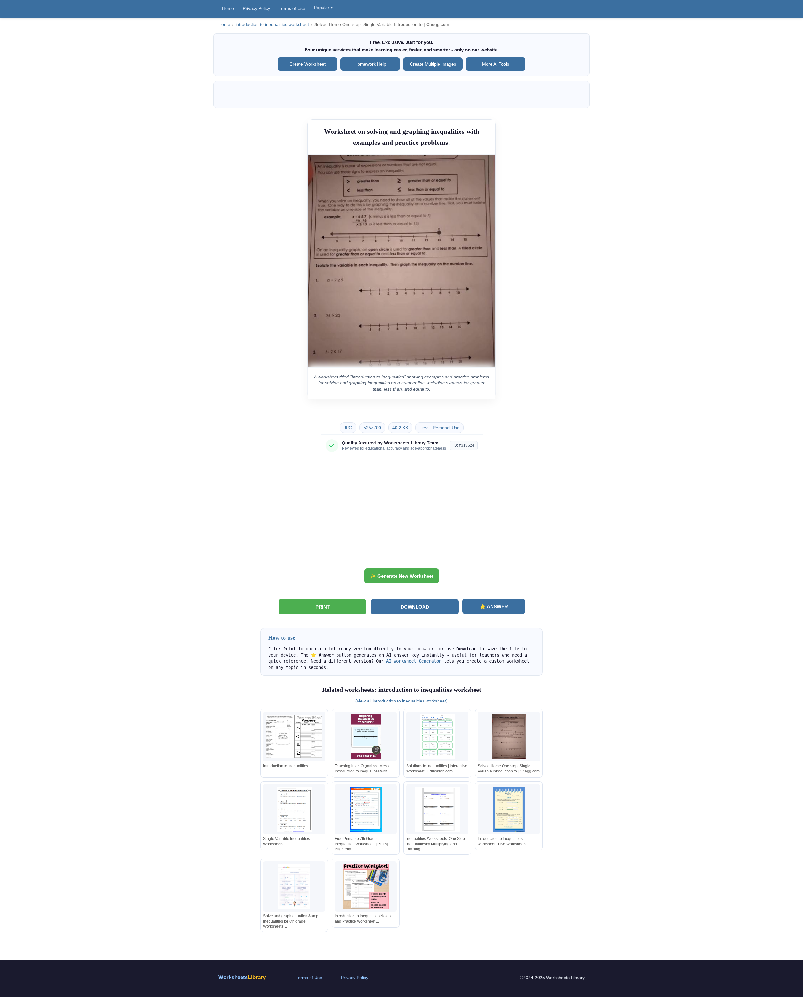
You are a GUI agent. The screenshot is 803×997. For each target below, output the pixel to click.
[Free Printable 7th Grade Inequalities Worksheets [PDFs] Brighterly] (366, 809)
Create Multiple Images (433, 64)
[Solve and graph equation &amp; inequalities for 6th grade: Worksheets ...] (294, 886)
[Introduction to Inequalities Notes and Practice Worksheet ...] (366, 886)
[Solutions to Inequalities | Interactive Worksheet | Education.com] (437, 736)
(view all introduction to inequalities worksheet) (401, 700)
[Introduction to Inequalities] (294, 736)
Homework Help (370, 64)
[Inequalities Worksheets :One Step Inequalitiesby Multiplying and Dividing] (437, 809)
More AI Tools (495, 64)
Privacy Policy (256, 8)
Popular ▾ (323, 7)
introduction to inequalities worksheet (272, 24)
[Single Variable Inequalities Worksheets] (294, 809)
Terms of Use (292, 8)
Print (323, 607)
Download (415, 607)
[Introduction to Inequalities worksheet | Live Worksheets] (509, 809)
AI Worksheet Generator (413, 661)
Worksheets (242, 977)
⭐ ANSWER (494, 606)
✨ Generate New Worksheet (401, 576)
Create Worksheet (308, 64)
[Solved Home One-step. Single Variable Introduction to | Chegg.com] (509, 736)
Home (228, 8)
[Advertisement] (401, 512)
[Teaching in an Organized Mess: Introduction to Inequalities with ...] (366, 736)
